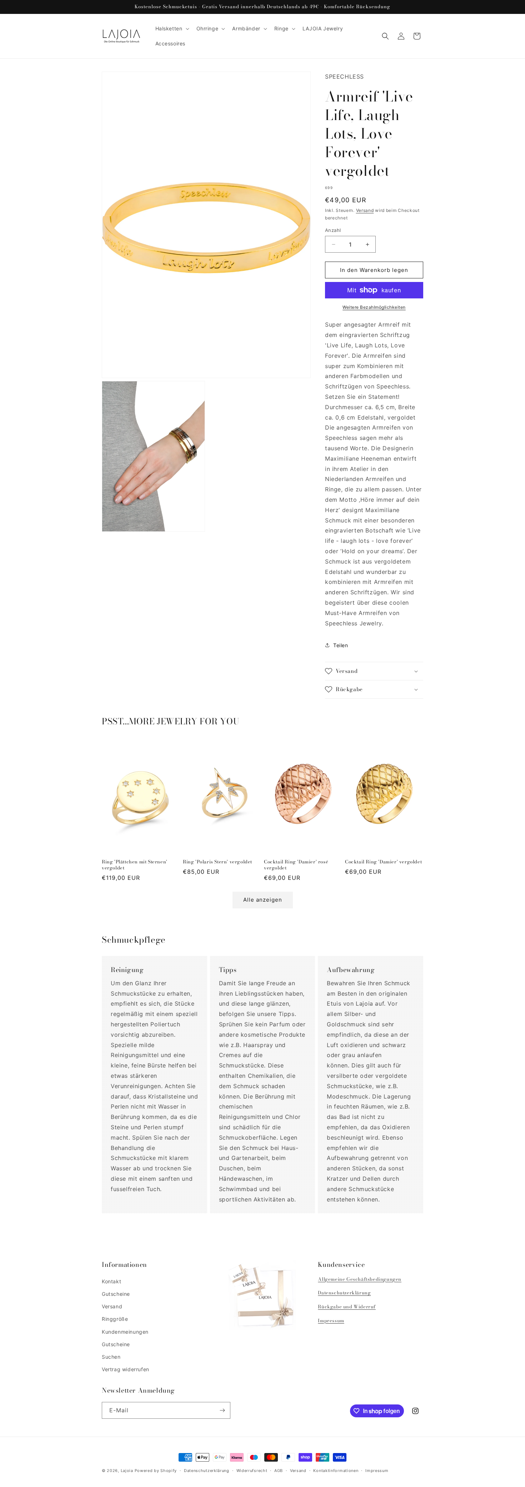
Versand (365, 210)
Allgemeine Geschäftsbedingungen (359, 1279)
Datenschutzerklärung (344, 1292)
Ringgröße (115, 1319)
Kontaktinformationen (335, 1470)
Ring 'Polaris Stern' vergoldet (217, 862)
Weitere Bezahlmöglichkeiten (374, 307)
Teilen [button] (340, 645)
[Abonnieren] (222, 1410)
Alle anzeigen (262, 899)
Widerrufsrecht (252, 1470)
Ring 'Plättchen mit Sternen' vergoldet (135, 865)
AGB (278, 1470)
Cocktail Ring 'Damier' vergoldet (383, 862)
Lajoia (127, 1470)
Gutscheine (116, 1294)
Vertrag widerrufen (125, 1369)
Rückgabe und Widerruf (347, 1306)
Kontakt (111, 1281)
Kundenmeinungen (125, 1332)
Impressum (331, 1320)
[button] (171, 28)
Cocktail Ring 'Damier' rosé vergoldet (296, 865)
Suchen (111, 1357)
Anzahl (333, 230)
